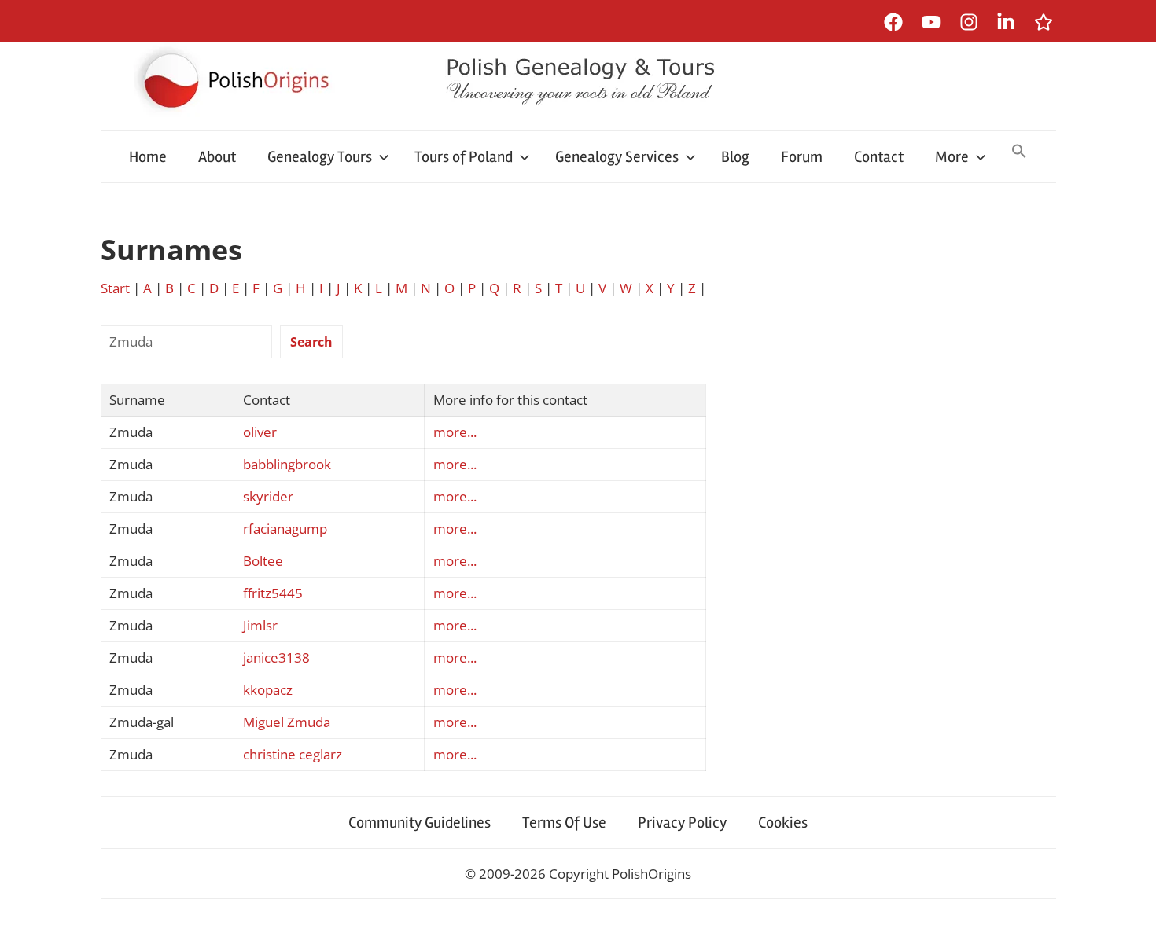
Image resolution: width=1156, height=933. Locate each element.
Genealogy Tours (319, 157)
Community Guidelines (419, 822)
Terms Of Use (564, 822)
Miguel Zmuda (286, 722)
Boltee (263, 561)
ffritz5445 (273, 593)
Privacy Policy (682, 822)
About (217, 157)
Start (115, 288)
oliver (260, 432)
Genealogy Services (617, 157)
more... (455, 432)
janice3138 (276, 657)
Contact (879, 157)
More (952, 157)
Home (148, 157)
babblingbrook (287, 464)
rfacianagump (285, 529)
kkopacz (268, 690)
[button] (1019, 152)
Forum (802, 157)
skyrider (268, 496)
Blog (735, 157)
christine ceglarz (292, 754)
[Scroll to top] (1129, 906)
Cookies (783, 822)
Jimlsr (260, 625)
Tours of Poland (463, 157)
